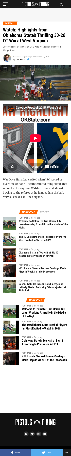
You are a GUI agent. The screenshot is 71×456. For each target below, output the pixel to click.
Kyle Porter (20, 59)
